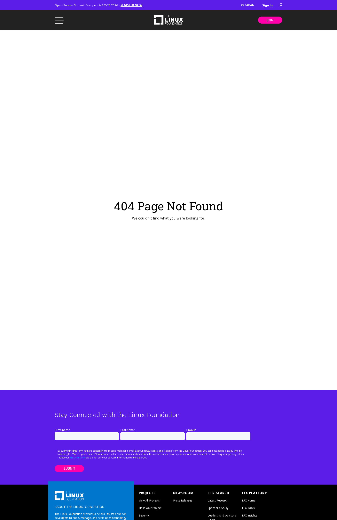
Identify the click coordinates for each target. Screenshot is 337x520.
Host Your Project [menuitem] (150, 508)
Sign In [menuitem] (267, 5)
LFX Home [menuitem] (248, 500)
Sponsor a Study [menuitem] (218, 508)
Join (270, 20)
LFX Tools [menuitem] (248, 508)
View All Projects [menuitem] (149, 500)
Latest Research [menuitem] (218, 500)
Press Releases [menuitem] (182, 500)
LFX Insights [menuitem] (249, 515)
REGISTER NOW (131, 5)
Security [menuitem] (144, 515)
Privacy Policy (77, 457)
